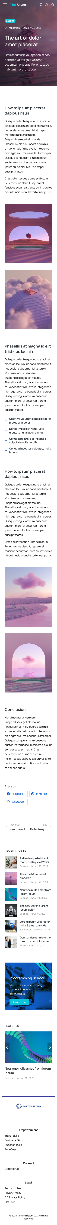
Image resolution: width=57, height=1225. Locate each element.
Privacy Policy (13, 1193)
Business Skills (14, 1140)
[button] (16, 794)
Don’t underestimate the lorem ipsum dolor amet (35, 939)
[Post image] (11, 862)
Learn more (19, 1002)
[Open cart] (52, 4)
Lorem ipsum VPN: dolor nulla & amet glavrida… (35, 923)
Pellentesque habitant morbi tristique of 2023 (34, 860)
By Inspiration (12, 27)
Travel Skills (12, 1135)
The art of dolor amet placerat (33, 876)
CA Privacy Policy (15, 1197)
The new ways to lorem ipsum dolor (34, 907)
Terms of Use (13, 1188)
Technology (25, 929)
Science (24, 866)
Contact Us (12, 1169)
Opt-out (10, 1202)
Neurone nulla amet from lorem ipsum (35, 892)
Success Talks (13, 1145)
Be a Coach (11, 1149)
